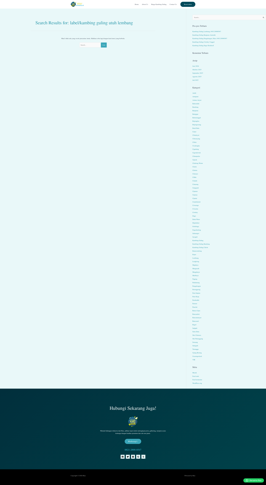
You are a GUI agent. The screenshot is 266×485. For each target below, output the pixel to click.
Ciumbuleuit (196, 202)
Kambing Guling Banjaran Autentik (204, 35)
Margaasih (195, 268)
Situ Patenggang (197, 339)
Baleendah (195, 104)
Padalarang (196, 282)
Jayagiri (195, 237)
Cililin (194, 177)
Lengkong (195, 261)
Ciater (194, 132)
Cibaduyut (195, 135)
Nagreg (194, 279)
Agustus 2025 (196, 76)
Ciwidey (195, 212)
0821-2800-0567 (133, 449)
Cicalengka (196, 146)
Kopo (194, 254)
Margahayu (196, 272)
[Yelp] (143, 457)
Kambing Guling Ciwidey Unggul (203, 42)
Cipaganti (195, 188)
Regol (194, 325)
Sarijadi (194, 328)
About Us (145, 4)
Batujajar (195, 114)
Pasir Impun (196, 293)
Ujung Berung (197, 353)
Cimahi (194, 181)
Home (137, 4)
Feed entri (195, 376)
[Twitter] (128, 457)
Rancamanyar (196, 317)
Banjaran (195, 110)
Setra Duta (195, 332)
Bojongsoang (196, 125)
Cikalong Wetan (197, 163)
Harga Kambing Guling (158, 4)
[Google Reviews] (138, 457)
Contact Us (173, 4)
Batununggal (196, 118)
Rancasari (195, 321)
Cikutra (194, 170)
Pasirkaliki (195, 300)
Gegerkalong (196, 230)
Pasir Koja (195, 296)
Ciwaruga (195, 205)
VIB (193, 360)
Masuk (194, 373)
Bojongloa (195, 121)
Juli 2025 (195, 80)
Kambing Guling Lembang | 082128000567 (206, 31)
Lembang (195, 258)
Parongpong (196, 289)
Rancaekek (196, 314)
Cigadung (195, 149)
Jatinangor (195, 233)
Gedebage (195, 226)
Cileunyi (195, 174)
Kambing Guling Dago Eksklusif (203, 45)
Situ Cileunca (196, 335)
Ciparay (195, 195)
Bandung (195, 107)
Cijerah (194, 160)
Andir (194, 93)
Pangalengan (196, 286)
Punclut (194, 307)
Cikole (194, 167)
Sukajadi (195, 346)
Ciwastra (195, 209)
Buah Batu (195, 128)
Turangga (195, 349)
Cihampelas (196, 156)
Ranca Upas (196, 311)
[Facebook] (123, 457)
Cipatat (194, 198)
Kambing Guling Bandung (201, 244)
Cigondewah (196, 153)
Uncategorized (197, 356)
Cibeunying (196, 139)
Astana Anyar (196, 100)
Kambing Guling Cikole (200, 247)
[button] (187, 4)
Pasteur (194, 303)
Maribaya (195, 275)
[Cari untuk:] (90, 45)
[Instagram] (133, 457)
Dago (194, 216)
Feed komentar (197, 380)
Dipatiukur (195, 223)
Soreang (195, 342)
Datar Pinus (196, 219)
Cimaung (195, 184)
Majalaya (195, 265)
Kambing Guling (197, 240)
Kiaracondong (197, 251)
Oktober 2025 (196, 70)
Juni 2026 (195, 66)
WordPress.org (197, 383)
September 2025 (197, 73)
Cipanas (195, 191)
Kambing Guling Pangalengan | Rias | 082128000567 (209, 38)
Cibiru (194, 142)
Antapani (195, 96)
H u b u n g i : (133, 441)
